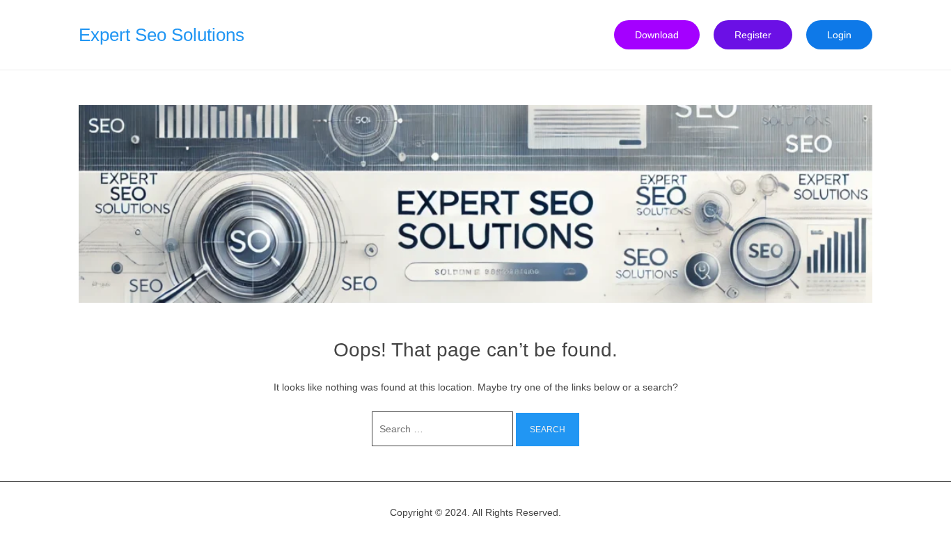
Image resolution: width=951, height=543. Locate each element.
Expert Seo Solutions (161, 34)
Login (839, 34)
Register (752, 34)
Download (657, 34)
